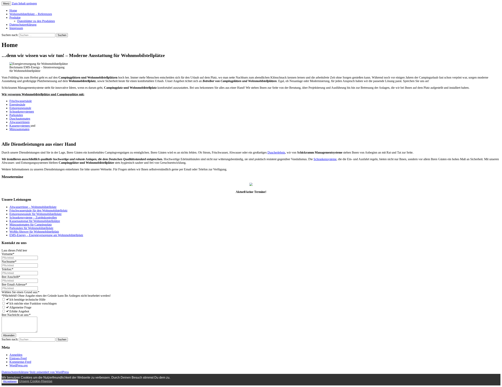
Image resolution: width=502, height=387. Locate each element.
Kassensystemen (20, 125)
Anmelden (15, 354)
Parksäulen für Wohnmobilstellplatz (31, 228)
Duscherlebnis (276, 152)
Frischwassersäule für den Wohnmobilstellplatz (38, 210)
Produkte (15, 17)
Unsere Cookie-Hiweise (35, 381)
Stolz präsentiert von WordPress (49, 372)
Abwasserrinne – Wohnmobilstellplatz (32, 207)
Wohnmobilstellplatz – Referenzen (30, 14)
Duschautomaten (19, 118)
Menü (6, 3)
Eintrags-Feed (18, 358)
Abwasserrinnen (19, 122)
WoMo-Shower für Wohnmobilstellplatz (34, 231)
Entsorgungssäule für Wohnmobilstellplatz (35, 214)
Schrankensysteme (325, 159)
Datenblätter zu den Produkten (36, 21)
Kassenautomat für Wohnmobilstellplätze (34, 221)
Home (13, 10)
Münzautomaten (19, 129)
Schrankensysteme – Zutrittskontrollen (33, 217)
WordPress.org (18, 365)
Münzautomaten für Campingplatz (30, 224)
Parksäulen (16, 115)
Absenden (9, 335)
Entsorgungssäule (20, 108)
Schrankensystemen (21, 111)
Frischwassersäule (20, 101)
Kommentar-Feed (20, 361)
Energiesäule (17, 104)
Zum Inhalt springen (24, 3)
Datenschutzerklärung (22, 24)
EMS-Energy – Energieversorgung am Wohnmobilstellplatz (46, 235)
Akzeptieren (10, 381)
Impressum (16, 28)
